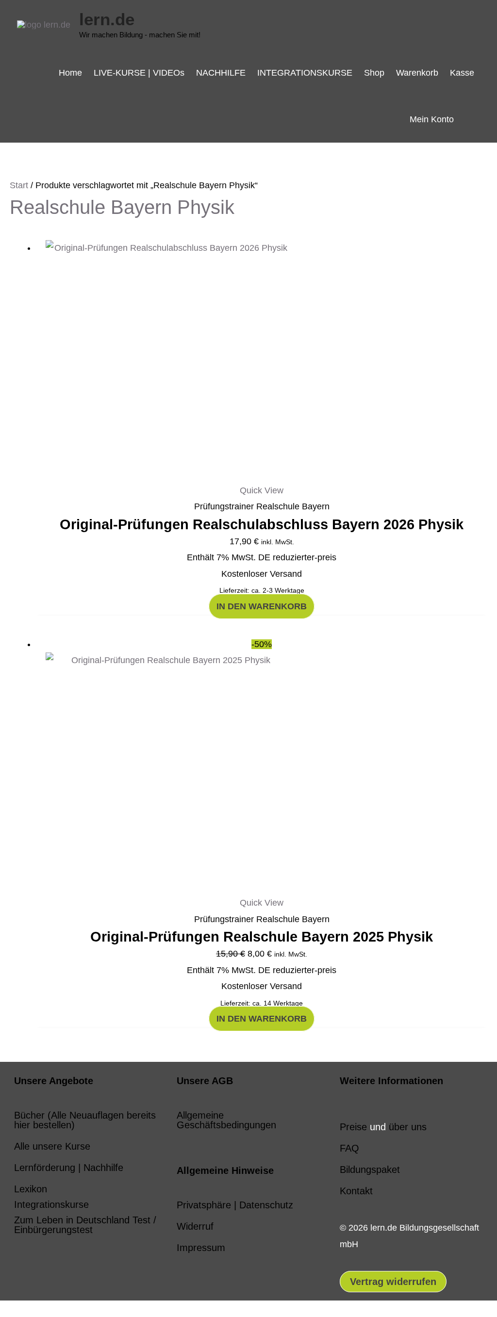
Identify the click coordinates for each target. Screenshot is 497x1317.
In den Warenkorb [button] (261, 606)
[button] (469, 119)
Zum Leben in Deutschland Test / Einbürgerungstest (85, 1225)
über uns (408, 1127)
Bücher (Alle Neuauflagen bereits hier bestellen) (85, 1120)
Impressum (201, 1247)
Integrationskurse (51, 1204)
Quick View (261, 490)
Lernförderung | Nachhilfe (68, 1167)
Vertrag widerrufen (393, 1281)
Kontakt (356, 1191)
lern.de (106, 19)
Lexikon (30, 1189)
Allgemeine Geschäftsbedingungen (226, 1120)
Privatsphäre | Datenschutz (235, 1205)
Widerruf (195, 1226)
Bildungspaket (370, 1169)
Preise (353, 1127)
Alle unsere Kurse (52, 1146)
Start (19, 185)
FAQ (349, 1148)
